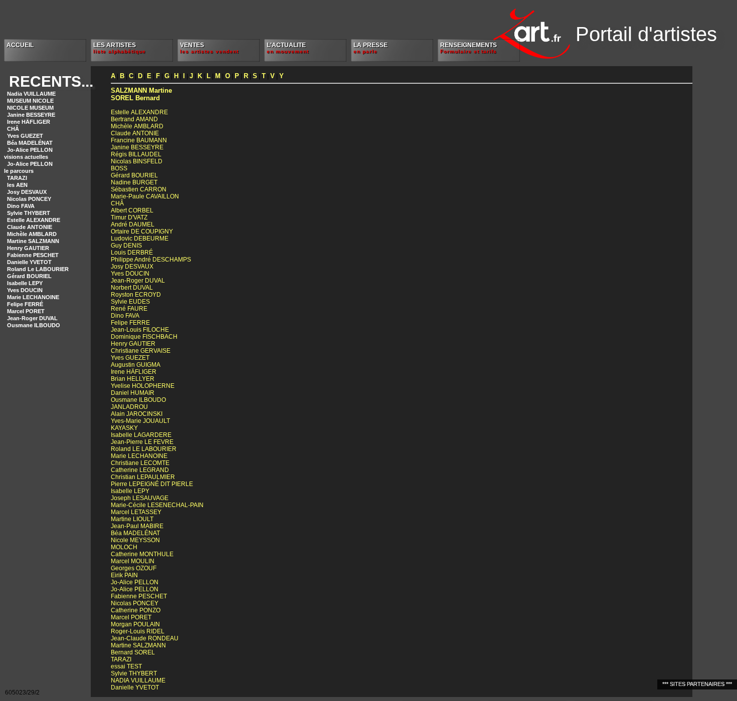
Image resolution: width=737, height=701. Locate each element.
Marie (139, 455)
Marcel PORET (26, 311)
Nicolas (136, 161)
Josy (132, 266)
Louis (132, 252)
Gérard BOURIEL (29, 276)
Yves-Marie (140, 420)
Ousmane (138, 399)
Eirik (124, 575)
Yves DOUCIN (25, 290)
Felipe (130, 322)
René (129, 308)
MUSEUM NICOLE (30, 101)
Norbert (132, 287)
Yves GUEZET (25, 136)
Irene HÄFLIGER (28, 122)
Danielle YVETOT (29, 262)
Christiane (140, 350)
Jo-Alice (134, 582)
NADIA (138, 680)
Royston (136, 294)
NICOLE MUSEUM (30, 108)
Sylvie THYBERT (28, 213)
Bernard (135, 98)
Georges (133, 568)
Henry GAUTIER (28, 248)
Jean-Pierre (142, 441)
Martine (141, 90)
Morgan (135, 624)
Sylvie (130, 301)
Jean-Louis (140, 329)
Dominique (144, 336)
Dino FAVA (21, 206)
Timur (129, 217)
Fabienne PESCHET (33, 255)
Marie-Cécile (157, 505)
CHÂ (13, 129)
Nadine (134, 182)
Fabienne (139, 596)
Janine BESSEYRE (31, 115)
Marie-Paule (145, 196)
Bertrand (134, 119)
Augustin (135, 364)
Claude (135, 133)
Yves (130, 273)
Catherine (140, 470)
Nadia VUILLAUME (31, 94)
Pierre (152, 484)
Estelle (139, 112)
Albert (132, 210)
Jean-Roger (138, 280)
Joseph (139, 498)
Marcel (136, 512)
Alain (136, 413)
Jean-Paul (137, 526)
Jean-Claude (144, 638)
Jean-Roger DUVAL (32, 318)
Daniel (132, 392)
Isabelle (141, 434)
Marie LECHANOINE (33, 297)
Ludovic (139, 238)
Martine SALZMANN (33, 241)
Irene (133, 371)
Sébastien (138, 189)
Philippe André (151, 259)
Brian (132, 378)
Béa (135, 533)
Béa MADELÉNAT (30, 143)
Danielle (135, 687)
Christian (143, 477)
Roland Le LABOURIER (38, 269)
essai (126, 666)
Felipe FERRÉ (25, 304)
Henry (133, 343)
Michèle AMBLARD (32, 234)
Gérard (134, 175)
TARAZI (17, 178)
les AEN (17, 185)
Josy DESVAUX (27, 192)
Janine (137, 147)
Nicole (135, 540)
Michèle (137, 126)
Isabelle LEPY (25, 283)
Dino (125, 315)
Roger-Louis (137, 631)
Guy (126, 245)
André (132, 224)
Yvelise (142, 385)
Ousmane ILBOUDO (33, 325)
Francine (139, 140)
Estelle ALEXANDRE (33, 220)
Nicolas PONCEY (29, 199)
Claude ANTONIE (29, 227)
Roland (143, 448)
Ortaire (142, 231)
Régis (136, 154)
